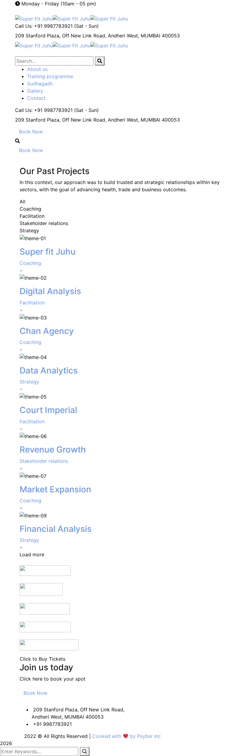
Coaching (30, 263)
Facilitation (32, 303)
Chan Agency (47, 331)
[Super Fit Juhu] (34, 18)
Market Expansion (55, 489)
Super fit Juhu (48, 251)
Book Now (31, 132)
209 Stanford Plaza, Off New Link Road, (60, 36)
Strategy (29, 382)
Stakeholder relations (44, 461)
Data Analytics (49, 370)
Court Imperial (48, 410)
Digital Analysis (50, 291)
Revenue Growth (53, 449)
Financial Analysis (56, 529)
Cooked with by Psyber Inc (126, 736)
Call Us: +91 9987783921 (44, 26)
